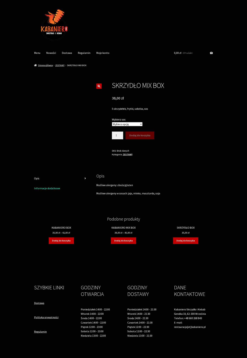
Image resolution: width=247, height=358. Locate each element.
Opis (36, 178)
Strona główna (45, 65)
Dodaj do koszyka (139, 135)
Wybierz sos (119, 119)
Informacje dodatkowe (47, 188)
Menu (37, 53)
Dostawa (67, 53)
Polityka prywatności (46, 317)
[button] (99, 86)
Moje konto (102, 53)
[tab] (61, 179)
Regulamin (84, 53)
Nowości (51, 53)
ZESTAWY (60, 65)
